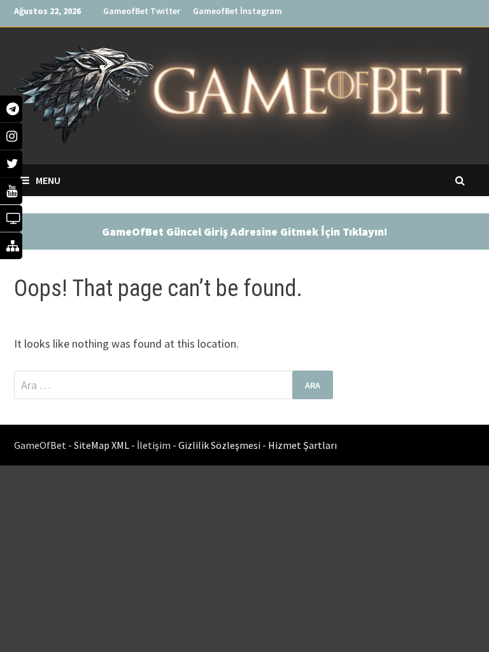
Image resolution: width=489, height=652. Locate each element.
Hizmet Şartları (302, 445)
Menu (48, 180)
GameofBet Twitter (141, 11)
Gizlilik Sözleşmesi (220, 445)
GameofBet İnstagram (237, 11)
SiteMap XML (102, 445)
